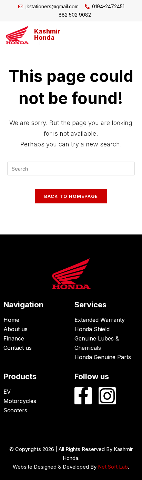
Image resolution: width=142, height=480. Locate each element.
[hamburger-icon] (126, 34)
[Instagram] (107, 395)
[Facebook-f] (83, 395)
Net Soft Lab (113, 466)
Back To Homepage (71, 196)
